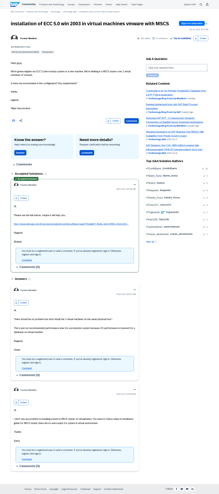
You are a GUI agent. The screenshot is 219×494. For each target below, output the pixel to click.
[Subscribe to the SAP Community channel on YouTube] (187, 489)
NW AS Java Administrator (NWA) (25, 52)
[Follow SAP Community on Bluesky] (182, 489)
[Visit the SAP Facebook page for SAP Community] (176, 489)
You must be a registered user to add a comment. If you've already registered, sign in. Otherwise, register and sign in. (71, 253)
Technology (55, 12)
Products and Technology (51, 4)
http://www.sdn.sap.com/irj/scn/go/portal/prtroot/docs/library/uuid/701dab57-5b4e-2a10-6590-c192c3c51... (71, 224)
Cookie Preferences (113, 489)
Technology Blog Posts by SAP (164, 112)
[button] (196, 38)
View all (150, 241)
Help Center (122, 4)
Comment (131, 121)
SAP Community (17, 12)
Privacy (28, 489)
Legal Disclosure (69, 489)
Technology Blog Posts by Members (167, 98)
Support (97, 489)
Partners (98, 4)
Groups (71, 4)
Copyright (54, 489)
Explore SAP (190, 4)
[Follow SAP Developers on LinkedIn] (192, 489)
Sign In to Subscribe (191, 23)
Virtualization (47, 52)
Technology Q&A (70, 12)
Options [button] (206, 24)
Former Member (28, 38)
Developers (84, 4)
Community (29, 4)
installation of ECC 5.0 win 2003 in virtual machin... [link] (99, 12)
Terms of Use (40, 489)
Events (109, 4)
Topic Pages (137, 4)
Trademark (85, 489)
